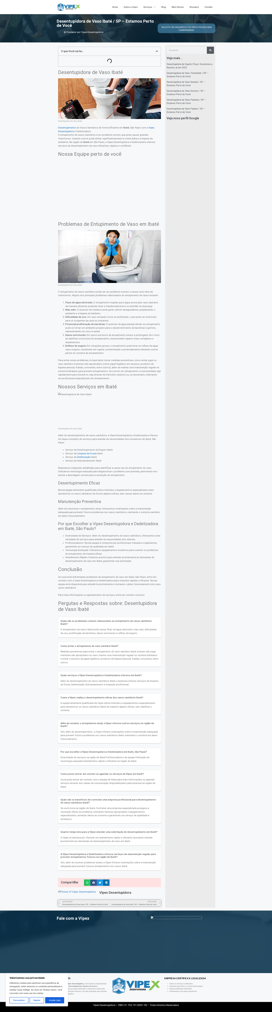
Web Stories (178, 7)
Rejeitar (36, 1000)
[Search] (210, 50)
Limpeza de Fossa (86, 453)
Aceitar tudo (54, 1000)
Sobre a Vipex (131, 7)
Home (115, 7)
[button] (157, 51)
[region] (37, 989)
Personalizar (19, 1000)
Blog (163, 7)
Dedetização (84, 457)
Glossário (194, 7)
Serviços (147, 7)
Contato (208, 7)
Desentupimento (67, 127)
